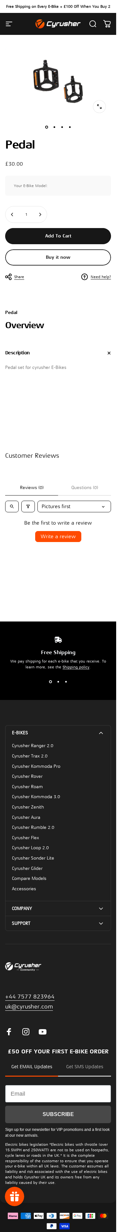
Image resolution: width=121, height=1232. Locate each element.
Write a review (58, 536)
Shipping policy (76, 667)
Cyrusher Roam (27, 786)
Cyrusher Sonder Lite (33, 858)
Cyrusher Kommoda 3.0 (36, 796)
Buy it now (58, 257)
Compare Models (29, 878)
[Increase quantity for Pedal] (40, 214)
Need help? (101, 277)
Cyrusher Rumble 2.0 (33, 827)
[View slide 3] (66, 681)
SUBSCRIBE (58, 1114)
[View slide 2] (58, 681)
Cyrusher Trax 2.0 (29, 756)
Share (19, 277)
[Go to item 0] (46, 127)
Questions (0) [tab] (84, 487)
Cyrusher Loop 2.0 (30, 847)
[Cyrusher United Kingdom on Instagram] (26, 1032)
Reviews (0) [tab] (32, 487)
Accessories (24, 888)
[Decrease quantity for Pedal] (12, 214)
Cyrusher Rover (27, 776)
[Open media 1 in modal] (99, 106)
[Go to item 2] (54, 127)
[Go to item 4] (70, 127)
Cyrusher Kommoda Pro (36, 766)
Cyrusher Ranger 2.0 (32, 745)
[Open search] (12, 506)
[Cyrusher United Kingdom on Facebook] (9, 1032)
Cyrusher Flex (25, 837)
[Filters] (28, 506)
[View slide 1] (50, 681)
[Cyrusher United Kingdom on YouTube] (42, 1032)
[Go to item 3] (62, 127)
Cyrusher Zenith (28, 807)
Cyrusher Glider (27, 868)
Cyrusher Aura (26, 817)
